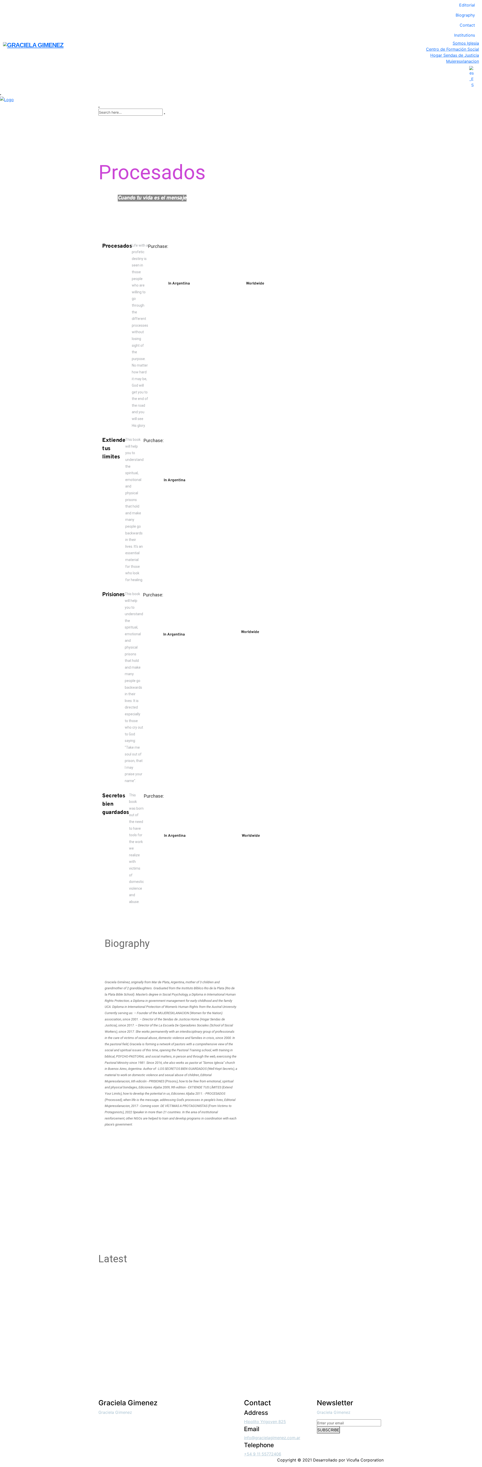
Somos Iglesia (466, 43)
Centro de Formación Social (452, 49)
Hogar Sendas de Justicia (454, 55)
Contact (467, 25)
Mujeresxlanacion (462, 61)
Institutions (464, 35)
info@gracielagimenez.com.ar (272, 1437)
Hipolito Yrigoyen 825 (265, 1421)
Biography (465, 15)
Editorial (467, 5)
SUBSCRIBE (328, 1429)
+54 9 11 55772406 (262, 1453)
